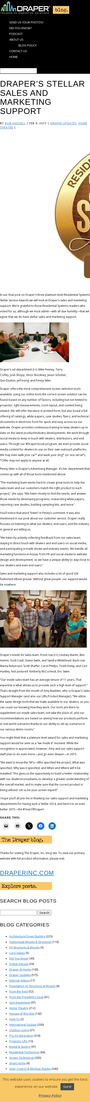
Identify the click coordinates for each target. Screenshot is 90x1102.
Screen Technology (21, 1058)
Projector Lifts (18, 1041)
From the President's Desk (26, 997)
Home (13, 57)
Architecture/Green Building (27, 936)
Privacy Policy (50, 1095)
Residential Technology (24, 1052)
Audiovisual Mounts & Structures (30, 942)
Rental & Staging (19, 1047)
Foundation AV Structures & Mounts (32, 986)
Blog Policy (27, 45)
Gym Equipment (19, 1003)
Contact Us (18, 51)
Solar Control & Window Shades (30, 1069)
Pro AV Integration (21, 1036)
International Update (22, 1025)
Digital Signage (18, 964)
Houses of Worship (21, 1014)
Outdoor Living (19, 1030)
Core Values (17, 953)
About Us (16, 39)
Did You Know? (20, 28)
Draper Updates (63, 123)
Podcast (16, 34)
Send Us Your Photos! (26, 22)
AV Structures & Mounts (24, 947)
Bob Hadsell (15, 123)
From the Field (18, 992)
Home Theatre (18, 1008)
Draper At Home (20, 969)
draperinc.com (27, 872)
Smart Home (17, 1063)
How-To (14, 1019)
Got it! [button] (67, 1087)
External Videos (19, 980)
